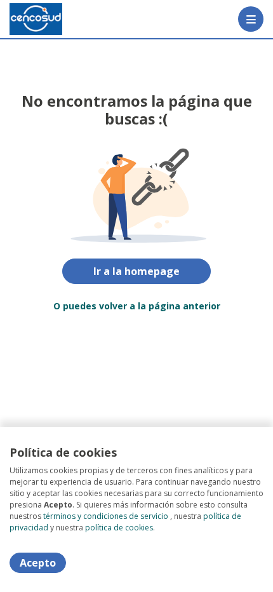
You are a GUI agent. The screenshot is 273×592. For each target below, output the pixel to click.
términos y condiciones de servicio (105, 516)
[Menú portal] (250, 19)
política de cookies (119, 527)
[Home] (36, 19)
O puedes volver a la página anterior (136, 306)
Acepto (38, 563)
